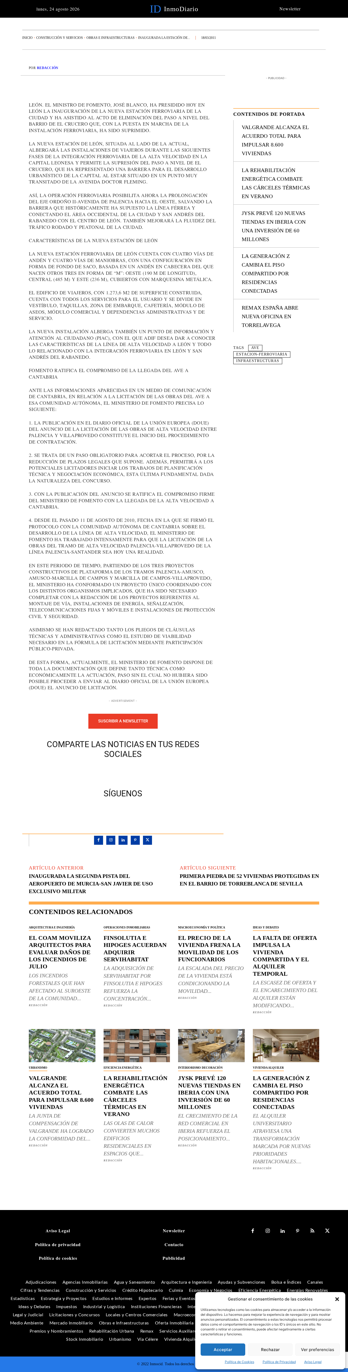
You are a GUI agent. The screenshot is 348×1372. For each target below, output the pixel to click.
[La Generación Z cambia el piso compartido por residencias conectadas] (286, 1045)
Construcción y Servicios (59, 38)
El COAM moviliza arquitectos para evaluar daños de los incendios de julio (60, 952)
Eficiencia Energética (123, 1067)
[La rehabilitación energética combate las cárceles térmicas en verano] (137, 1045)
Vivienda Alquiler (268, 1067)
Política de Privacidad (279, 1362)
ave (255, 348)
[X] (116, 772)
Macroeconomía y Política (201, 927)
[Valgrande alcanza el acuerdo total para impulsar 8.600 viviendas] (62, 1045)
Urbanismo (38, 1067)
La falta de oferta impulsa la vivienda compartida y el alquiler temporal (285, 955)
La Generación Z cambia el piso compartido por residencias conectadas (266, 273)
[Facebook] (104, 772)
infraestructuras (257, 361)
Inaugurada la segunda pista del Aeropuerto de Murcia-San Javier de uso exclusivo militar (91, 883)
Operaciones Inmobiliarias (127, 927)
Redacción (47, 68)
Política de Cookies (239, 1362)
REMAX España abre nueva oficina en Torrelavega (270, 316)
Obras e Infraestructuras (110, 38)
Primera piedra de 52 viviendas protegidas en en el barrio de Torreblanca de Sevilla (249, 880)
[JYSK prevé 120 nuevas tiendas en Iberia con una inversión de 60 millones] (211, 1045)
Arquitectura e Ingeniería (52, 927)
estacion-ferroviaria (261, 354)
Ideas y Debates (266, 927)
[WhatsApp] (141, 772)
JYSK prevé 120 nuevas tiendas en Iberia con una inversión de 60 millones (209, 1092)
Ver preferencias (317, 1349)
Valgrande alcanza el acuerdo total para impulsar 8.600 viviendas (61, 1092)
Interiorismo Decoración (200, 1067)
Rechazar (270, 1349)
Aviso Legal (313, 1362)
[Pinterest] (129, 772)
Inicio (27, 38)
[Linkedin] (123, 840)
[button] (337, 1299)
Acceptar (223, 1349)
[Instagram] (111, 840)
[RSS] (312, 1231)
